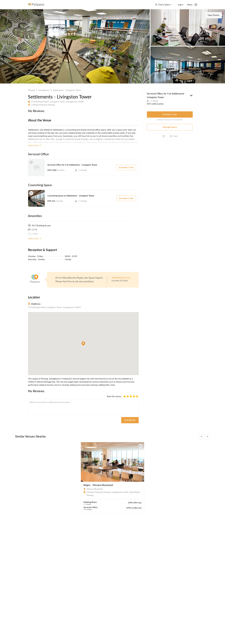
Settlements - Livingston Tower (67, 90)
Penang (31, 90)
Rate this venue (114, 396)
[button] (83, 343)
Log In (180, 5)
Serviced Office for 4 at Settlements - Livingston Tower (72, 165)
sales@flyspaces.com (120, 278)
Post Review (130, 420)
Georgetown (44, 90)
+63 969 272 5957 (119, 281)
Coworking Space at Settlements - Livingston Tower (70, 196)
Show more (33, 145)
